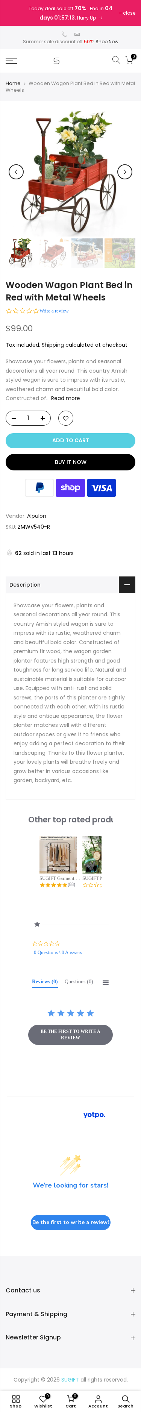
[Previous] (16, 171)
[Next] (124, 171)
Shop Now (107, 41)
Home (13, 83)
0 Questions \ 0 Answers (58, 952)
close (129, 13)
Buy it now (70, 462)
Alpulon (36, 516)
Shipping (53, 345)
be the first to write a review (70, 1034)
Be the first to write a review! (70, 1222)
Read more (65, 398)
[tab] (45, 983)
